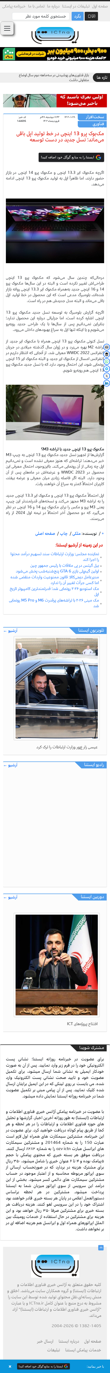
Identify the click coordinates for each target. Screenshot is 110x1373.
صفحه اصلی (45, 533)
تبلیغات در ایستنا (76, 6)
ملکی (76, 533)
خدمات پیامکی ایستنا (83, 1350)
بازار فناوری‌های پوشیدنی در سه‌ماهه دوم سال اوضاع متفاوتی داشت (54, 77)
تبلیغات (53, 1350)
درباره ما (53, 6)
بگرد (77, 16)
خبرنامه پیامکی (14, 6)
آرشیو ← (10, 631)
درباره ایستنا (69, 1341)
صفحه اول (100, 6)
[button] (55, 1366)
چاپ (63, 533)
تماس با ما (36, 6)
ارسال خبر (45, 1341)
